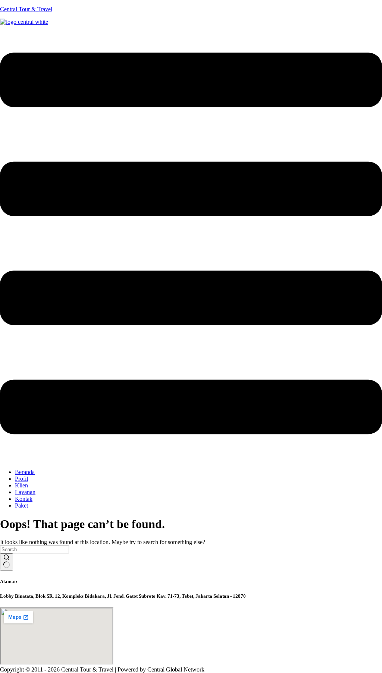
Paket (21, 505)
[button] (191, 244)
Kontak (23, 499)
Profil (21, 478)
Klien (21, 485)
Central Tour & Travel (26, 9)
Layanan (25, 492)
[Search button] (6, 562)
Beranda (25, 472)
